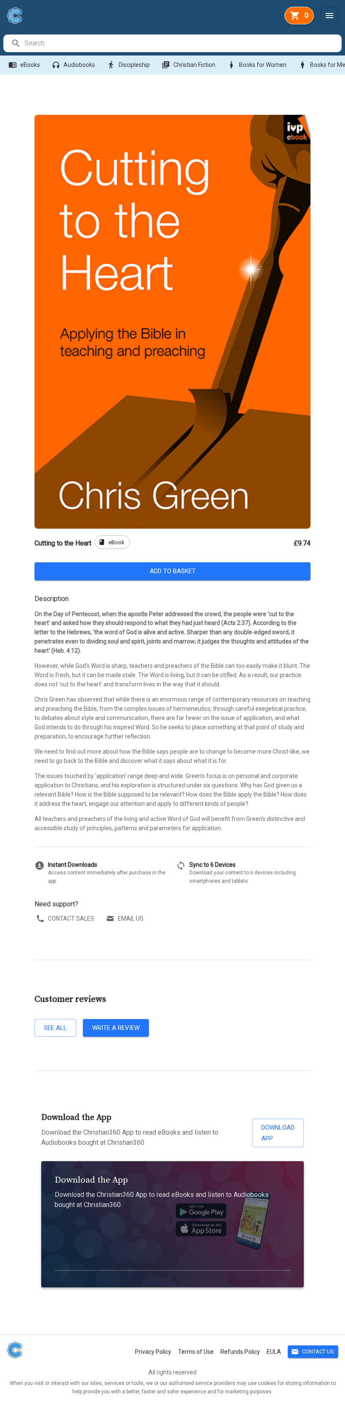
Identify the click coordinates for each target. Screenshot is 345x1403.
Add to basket (173, 571)
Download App (278, 1133)
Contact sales (71, 918)
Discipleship (128, 65)
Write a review (116, 1028)
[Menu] (329, 15)
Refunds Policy (240, 1351)
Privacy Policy (153, 1351)
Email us (130, 918)
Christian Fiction (188, 65)
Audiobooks (73, 65)
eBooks (24, 65)
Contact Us (312, 1351)
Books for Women (257, 65)
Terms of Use (196, 1351)
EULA (274, 1351)
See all (55, 1028)
